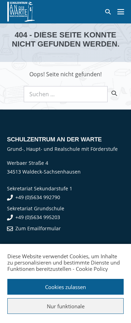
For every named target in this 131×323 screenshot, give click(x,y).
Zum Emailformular (38, 228)
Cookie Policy (92, 268)
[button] (108, 11)
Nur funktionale (66, 306)
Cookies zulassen (65, 286)
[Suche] (114, 93)
